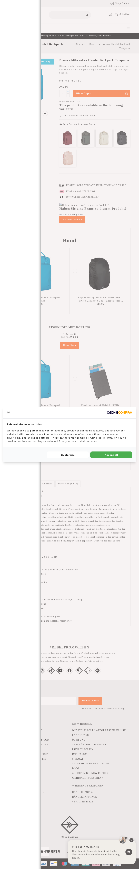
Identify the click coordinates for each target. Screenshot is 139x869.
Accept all (111, 455)
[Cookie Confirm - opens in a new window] (119, 412)
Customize (68, 455)
